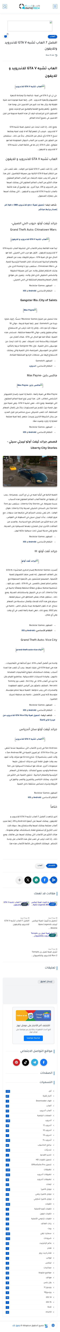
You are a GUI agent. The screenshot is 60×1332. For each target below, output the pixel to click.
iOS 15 (29, 1302)
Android (31, 631)
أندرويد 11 (29, 1125)
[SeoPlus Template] (46, 1326)
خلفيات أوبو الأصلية (29, 1209)
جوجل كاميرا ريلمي (29, 1194)
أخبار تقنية (29, 1096)
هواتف (29, 1278)
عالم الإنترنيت (29, 1243)
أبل (29, 1091)
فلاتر (29, 1248)
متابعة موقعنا (33, 1038)
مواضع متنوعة (29, 1273)
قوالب (29, 1258)
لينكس (29, 1263)
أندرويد (29, 1121)
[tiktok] (25, 1062)
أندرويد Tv (29, 1140)
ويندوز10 (29, 1292)
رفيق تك (16, 1326)
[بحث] (5, 6)
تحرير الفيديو (29, 1155)
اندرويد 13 (29, 1135)
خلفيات (29, 1204)
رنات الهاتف (29, 1224)
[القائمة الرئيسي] (55, 6)
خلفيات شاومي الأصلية (29, 1219)
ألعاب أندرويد (29, 1111)
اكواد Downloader (29, 1101)
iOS (23, 631)
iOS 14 (29, 1297)
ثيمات (29, 1184)
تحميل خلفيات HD (29, 1160)
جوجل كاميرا (29, 1189)
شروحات (29, 1238)
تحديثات (29, 1150)
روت (29, 1229)
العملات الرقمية (29, 1116)
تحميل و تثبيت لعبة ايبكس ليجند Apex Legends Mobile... (44, 924)
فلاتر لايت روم (29, 1253)
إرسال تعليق (46, 982)
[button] (44, 879)
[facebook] (43, 1062)
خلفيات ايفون (29, 1214)
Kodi (29, 1307)
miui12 (29, 1312)
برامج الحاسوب (29, 1145)
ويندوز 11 (29, 1288)
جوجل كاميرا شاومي (29, 1199)
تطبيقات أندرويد (29, 1175)
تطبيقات (29, 1170)
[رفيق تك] (30, 6)
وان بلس (29, 1283)
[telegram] (34, 1062)
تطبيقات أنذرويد (29, 1180)
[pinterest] (16, 1062)
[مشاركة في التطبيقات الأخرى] (19, 879)
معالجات (29, 1268)
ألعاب (52, 37)
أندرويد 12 (29, 1130)
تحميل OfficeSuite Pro (29, 1165)
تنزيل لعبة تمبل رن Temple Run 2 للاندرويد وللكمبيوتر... (44, 954)
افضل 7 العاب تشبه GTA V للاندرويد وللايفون (16, 923)
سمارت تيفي (29, 1234)
